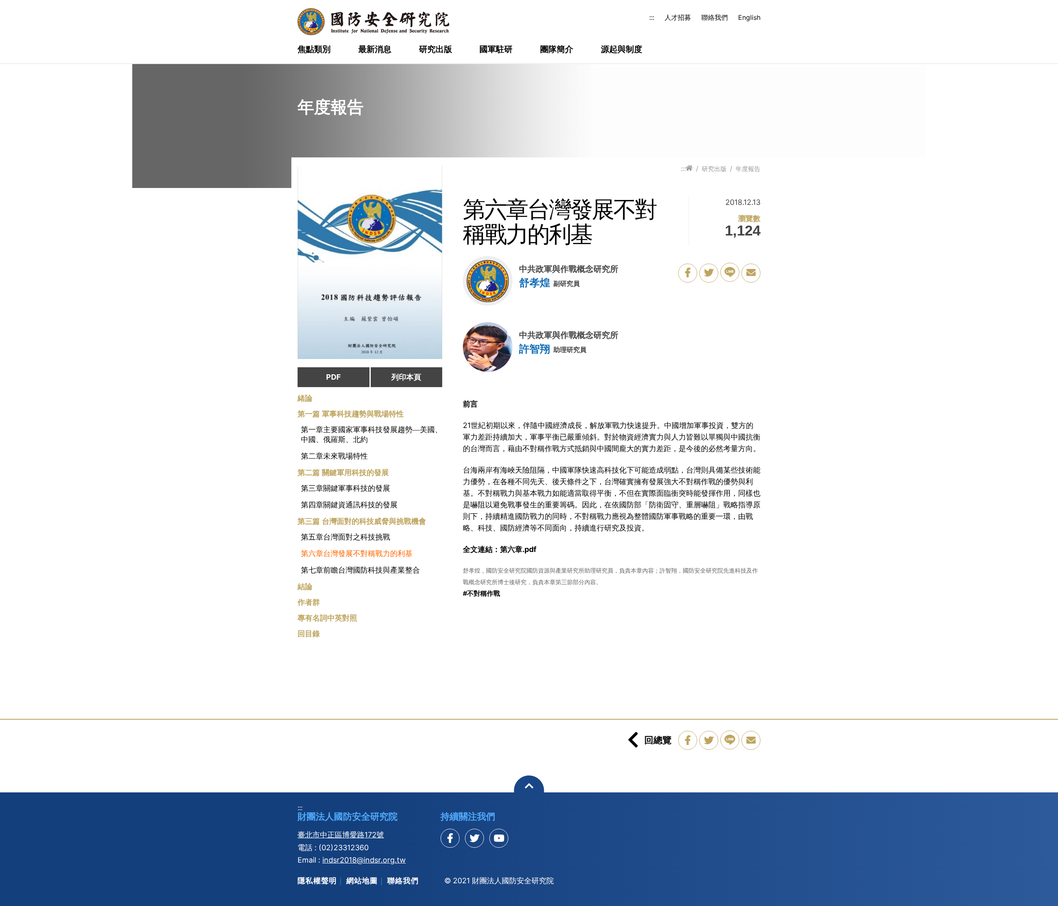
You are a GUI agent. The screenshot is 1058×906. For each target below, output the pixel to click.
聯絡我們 (714, 17)
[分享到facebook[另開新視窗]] (450, 838)
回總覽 (658, 740)
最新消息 (374, 49)
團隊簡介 (556, 49)
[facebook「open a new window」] (687, 273)
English (749, 17)
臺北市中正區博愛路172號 (341, 834)
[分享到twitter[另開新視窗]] (474, 838)
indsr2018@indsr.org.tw (364, 860)
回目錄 (309, 634)
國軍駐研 (495, 49)
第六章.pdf (518, 549)
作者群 (309, 602)
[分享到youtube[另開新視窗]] (498, 838)
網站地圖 (362, 880)
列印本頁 (406, 377)
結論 (305, 587)
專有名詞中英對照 (327, 618)
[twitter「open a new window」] (708, 273)
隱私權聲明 (317, 880)
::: (651, 17)
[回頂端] (529, 790)
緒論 (305, 398)
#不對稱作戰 (481, 593)
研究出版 (435, 49)
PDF (333, 377)
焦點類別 (314, 49)
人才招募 (678, 17)
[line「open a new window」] (729, 272)
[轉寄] (750, 273)
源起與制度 (621, 49)
